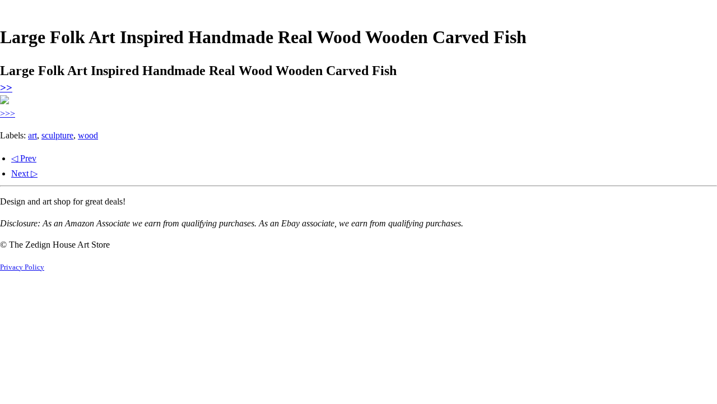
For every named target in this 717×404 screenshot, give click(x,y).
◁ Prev (23, 158)
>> (6, 88)
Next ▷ (24, 173)
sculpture (57, 135)
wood (88, 135)
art (32, 135)
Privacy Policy (22, 267)
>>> (7, 113)
